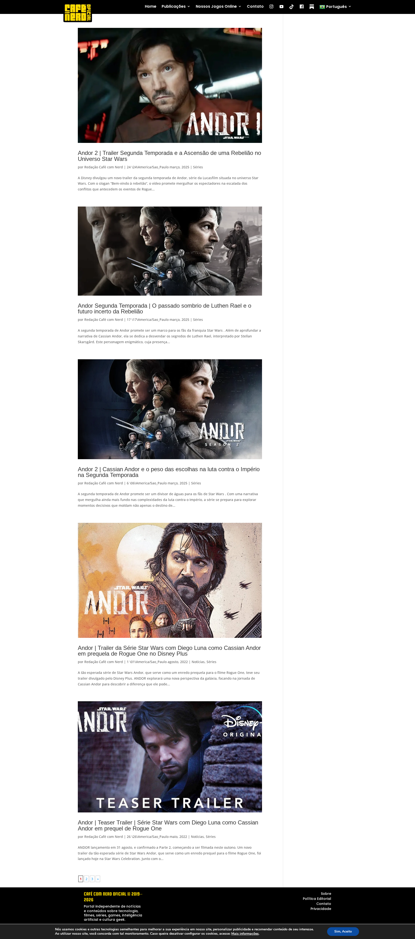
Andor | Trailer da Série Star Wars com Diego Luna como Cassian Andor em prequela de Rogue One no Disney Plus (169, 651)
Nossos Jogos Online (216, 6)
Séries (198, 167)
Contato (255, 6)
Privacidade (321, 908)
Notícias (198, 661)
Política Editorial (317, 898)
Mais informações (245, 934)
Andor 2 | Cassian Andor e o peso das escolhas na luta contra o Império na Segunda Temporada (169, 472)
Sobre (326, 893)
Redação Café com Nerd (103, 167)
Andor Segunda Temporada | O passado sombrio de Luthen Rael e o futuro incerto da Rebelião (164, 308)
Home (150, 6)
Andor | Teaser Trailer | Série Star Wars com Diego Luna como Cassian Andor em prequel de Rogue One (168, 825)
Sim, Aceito (343, 931)
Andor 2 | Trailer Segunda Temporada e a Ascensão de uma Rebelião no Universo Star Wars (169, 156)
